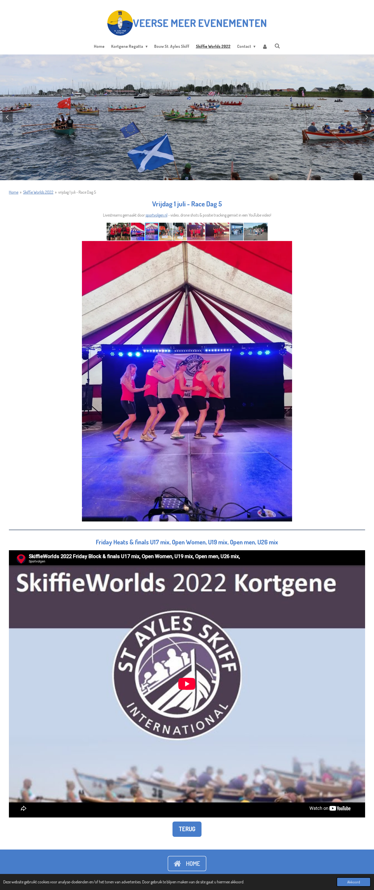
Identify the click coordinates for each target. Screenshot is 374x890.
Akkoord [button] (353, 882)
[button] (119, 231)
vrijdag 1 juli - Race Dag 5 (77, 192)
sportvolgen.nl (156, 215)
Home (13, 192)
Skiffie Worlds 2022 (38, 192)
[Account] (265, 46)
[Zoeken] (277, 46)
